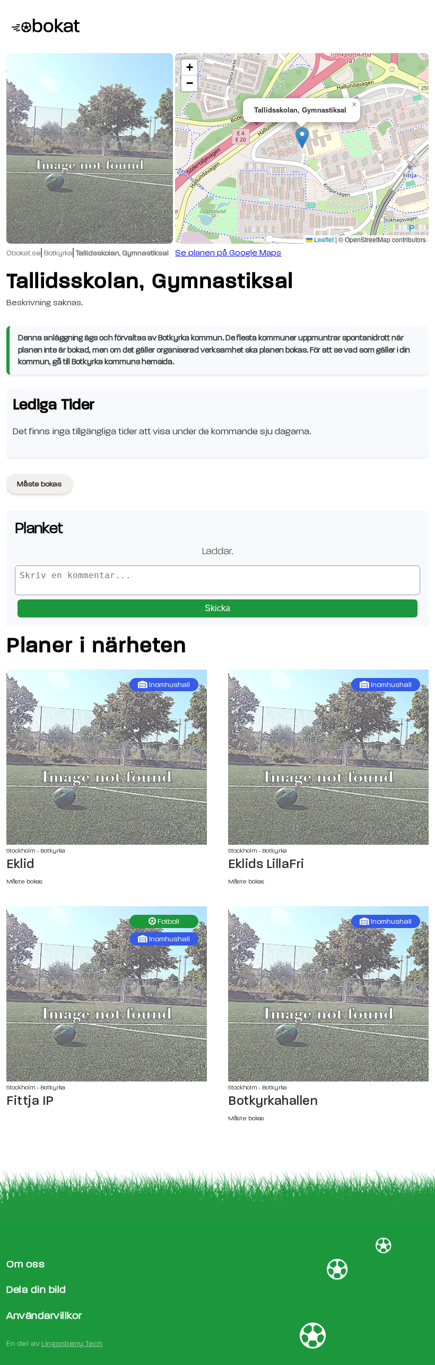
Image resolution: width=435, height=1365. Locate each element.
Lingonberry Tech (71, 1343)
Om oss (25, 1264)
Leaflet (323, 239)
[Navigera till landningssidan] (43, 26)
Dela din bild (36, 1289)
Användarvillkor (44, 1315)
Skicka (217, 608)
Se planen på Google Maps (228, 252)
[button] (302, 138)
